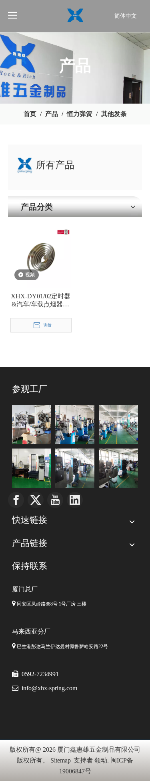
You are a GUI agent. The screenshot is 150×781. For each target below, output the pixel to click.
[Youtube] (55, 500)
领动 (100, 760)
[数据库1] (31, 424)
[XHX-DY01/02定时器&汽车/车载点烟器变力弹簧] (40, 257)
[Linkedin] (75, 500)
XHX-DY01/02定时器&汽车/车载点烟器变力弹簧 (40, 300)
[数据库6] (118, 468)
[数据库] (74, 424)
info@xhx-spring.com (49, 688)
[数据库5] (31, 468)
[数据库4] (74, 468)
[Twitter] (36, 500)
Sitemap (60, 760)
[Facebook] (16, 500)
